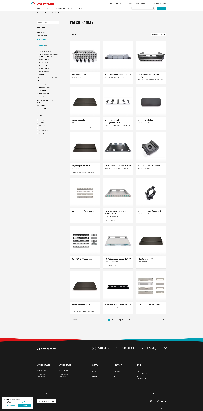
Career (110, 3)
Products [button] (41, 28)
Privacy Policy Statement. (25, 402)
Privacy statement (162, 408)
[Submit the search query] (56, 22)
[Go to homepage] (42, 2)
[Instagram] (158, 401)
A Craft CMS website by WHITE (99, 408)
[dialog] (17, 403)
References (71, 8)
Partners (80, 8)
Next (163, 320)
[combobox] (143, 8)
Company (117, 3)
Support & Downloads (140, 3)
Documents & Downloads (142, 374)
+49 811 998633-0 (64, 374)
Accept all (24, 405)
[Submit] (153, 8)
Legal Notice (138, 408)
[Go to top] (165, 348)
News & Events (127, 3)
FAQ (137, 376)
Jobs (115, 376)
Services (49, 8)
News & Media (117, 371)
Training (138, 371)
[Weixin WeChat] (165, 401)
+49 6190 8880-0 (42, 374)
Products (39, 8)
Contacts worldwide (141, 369)
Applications (60, 8)
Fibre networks (48, 12)
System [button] (40, 116)
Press (115, 374)
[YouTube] (162, 401)
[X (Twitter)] (154, 401)
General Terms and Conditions (149, 408)
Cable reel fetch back (141, 378)
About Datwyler (118, 369)
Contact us (162, 8)
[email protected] (42, 376)
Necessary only (11, 405)
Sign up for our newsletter (46, 401)
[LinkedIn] (151, 401)
